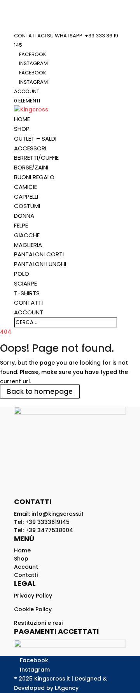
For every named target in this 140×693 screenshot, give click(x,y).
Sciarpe (25, 283)
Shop (22, 129)
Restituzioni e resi (38, 623)
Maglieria (28, 245)
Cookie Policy (33, 609)
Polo (21, 274)
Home (22, 119)
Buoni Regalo (34, 177)
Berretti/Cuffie (36, 157)
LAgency (67, 688)
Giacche (27, 235)
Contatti (28, 302)
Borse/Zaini (31, 167)
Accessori (30, 148)
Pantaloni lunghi (40, 264)
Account (26, 91)
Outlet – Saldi (35, 138)
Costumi (27, 206)
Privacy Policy (33, 596)
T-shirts (27, 293)
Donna (24, 216)
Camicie (25, 187)
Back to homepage (40, 391)
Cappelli (26, 196)
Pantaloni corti (39, 254)
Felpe (21, 225)
